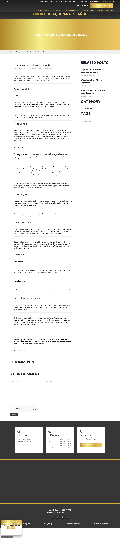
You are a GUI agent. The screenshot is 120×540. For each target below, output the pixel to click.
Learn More (11, 527)
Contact (109, 10)
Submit (14, 414)
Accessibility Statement (101, 524)
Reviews (100, 10)
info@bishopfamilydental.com (93, 438)
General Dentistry (22, 350)
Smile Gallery (89, 10)
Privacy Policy (47, 524)
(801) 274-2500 (80, 5)
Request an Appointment (90, 445)
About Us (48, 10)
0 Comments (50, 68)
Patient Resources (73, 10)
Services (59, 10)
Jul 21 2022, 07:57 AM (35, 68)
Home (40, 10)
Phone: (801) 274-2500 (24, 442)
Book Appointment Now (102, 6)
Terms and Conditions (73, 524)
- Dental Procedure (87, 108)
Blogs (18, 52)
